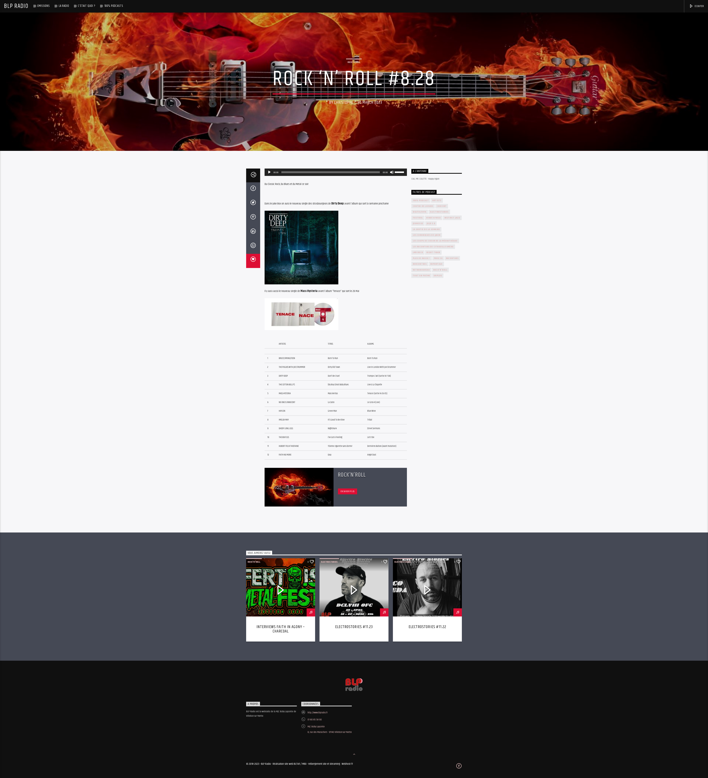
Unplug (438, 275)
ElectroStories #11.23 (354, 627)
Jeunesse (418, 223)
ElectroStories (439, 212)
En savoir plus (348, 491)
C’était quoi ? (86, 5)
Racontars (452, 258)
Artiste (436, 200)
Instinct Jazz (452, 218)
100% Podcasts (113, 5)
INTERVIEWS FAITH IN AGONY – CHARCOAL (280, 629)
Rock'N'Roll (354, 62)
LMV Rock (418, 252)
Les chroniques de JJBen (427, 235)
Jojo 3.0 (431, 223)
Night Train (433, 252)
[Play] (269, 172)
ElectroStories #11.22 (427, 627)
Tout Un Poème (421, 275)
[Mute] (392, 172)
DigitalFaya (419, 212)
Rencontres (420, 264)
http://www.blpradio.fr (318, 713)
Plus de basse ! (421, 258)
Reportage (436, 264)
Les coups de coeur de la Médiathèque (435, 241)
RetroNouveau (421, 270)
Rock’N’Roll (352, 474)
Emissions (43, 5)
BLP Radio (16, 6)
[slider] (400, 172)
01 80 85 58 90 (315, 720)
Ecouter (699, 6)
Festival (418, 218)
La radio (64, 5)
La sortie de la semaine (426, 229)
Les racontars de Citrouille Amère (433, 246)
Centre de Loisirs (423, 206)
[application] (336, 172)
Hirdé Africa (433, 218)
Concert (442, 206)
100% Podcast (421, 200)
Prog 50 (438, 258)
